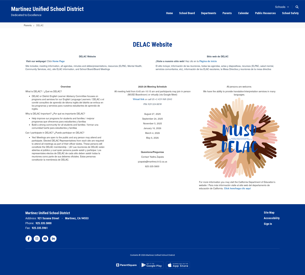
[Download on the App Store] (178, 265)
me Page (60, 61)
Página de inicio (208, 61)
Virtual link (138, 99)
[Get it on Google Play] (152, 265)
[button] (282, 7)
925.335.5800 (43, 223)
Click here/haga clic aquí (237, 188)
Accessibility (272, 218)
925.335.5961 (40, 228)
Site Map (269, 212)
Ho (53, 61)
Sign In (268, 223)
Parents (28, 25)
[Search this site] (297, 7)
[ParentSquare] (126, 265)
